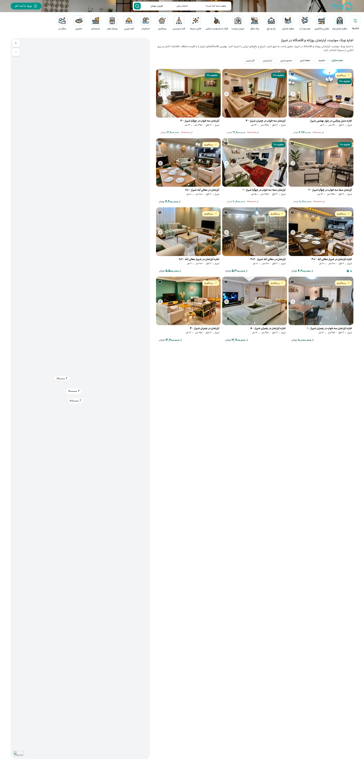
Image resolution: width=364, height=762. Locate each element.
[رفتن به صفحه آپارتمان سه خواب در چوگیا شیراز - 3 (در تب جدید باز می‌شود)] (188, 93)
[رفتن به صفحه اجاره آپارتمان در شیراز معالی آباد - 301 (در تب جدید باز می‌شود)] (321, 231)
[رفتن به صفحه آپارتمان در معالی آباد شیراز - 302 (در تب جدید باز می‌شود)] (254, 231)
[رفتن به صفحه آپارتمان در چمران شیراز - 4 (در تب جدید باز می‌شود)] (188, 301)
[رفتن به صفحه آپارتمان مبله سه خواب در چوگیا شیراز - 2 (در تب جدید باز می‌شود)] (321, 162)
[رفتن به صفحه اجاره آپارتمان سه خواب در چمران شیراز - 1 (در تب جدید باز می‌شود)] (321, 301)
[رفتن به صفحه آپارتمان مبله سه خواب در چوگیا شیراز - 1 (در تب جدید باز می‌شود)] (254, 162)
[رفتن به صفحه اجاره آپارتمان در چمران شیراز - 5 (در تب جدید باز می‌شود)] (254, 301)
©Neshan (18, 755)
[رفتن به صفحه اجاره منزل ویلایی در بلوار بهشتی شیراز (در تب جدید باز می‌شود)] (321, 93)
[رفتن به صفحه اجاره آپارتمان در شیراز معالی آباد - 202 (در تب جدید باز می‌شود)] (188, 231)
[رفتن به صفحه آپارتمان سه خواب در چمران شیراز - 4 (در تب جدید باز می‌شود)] (254, 93)
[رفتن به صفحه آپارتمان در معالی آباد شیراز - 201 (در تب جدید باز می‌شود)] (188, 162)
